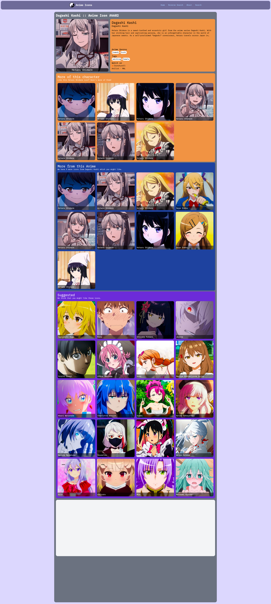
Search (198, 5)
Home (163, 5)
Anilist (115, 69)
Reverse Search (175, 5)
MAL (124, 69)
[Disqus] (135, 527)
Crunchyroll (120, 66)
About (189, 5)
